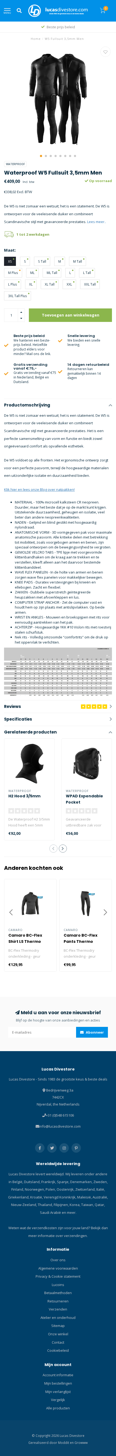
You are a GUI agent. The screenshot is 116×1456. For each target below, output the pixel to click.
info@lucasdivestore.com (60, 1126)
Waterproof (15, 164)
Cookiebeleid (58, 1350)
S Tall (42, 261)
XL (31, 284)
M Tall (77, 261)
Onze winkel (58, 1334)
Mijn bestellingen (58, 1383)
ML (32, 272)
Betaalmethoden (58, 1292)
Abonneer (94, 1032)
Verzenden (58, 1309)
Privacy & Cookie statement (58, 1276)
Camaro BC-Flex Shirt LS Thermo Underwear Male (25, 941)
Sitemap (58, 1325)
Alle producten (58, 1408)
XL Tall (49, 284)
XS (10, 261)
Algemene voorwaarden (58, 1268)
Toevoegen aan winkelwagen (70, 315)
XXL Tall (90, 284)
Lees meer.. (96, 221)
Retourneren (58, 1301)
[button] (41, 156)
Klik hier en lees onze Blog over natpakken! (39, 489)
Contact (58, 1342)
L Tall (87, 272)
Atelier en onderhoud (58, 1317)
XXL (69, 284)
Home (36, 39)
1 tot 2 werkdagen (32, 234)
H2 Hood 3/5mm (24, 796)
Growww (81, 1442)
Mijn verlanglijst (58, 1391)
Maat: (10, 250)
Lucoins (58, 1284)
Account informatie (58, 1374)
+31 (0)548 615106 (60, 1115)
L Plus (12, 284)
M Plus (13, 272)
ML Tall (52, 272)
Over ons (58, 1259)
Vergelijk (58, 1399)
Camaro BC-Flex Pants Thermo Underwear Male (81, 941)
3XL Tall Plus (17, 296)
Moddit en (66, 1442)
